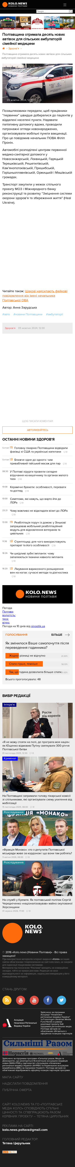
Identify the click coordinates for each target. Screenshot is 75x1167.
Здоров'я (10, 328)
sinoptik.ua (38, 626)
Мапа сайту (12, 1077)
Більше (56, 635)
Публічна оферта (17, 1090)
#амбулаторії (54, 314)
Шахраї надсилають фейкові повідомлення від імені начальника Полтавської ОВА (34, 295)
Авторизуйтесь (37, 430)
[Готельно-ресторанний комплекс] (37, 22)
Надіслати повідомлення (25, 1084)
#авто (6, 314)
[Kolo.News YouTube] (37, 594)
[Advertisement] (29, 244)
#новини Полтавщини (27, 314)
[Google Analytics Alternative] (9, 1152)
